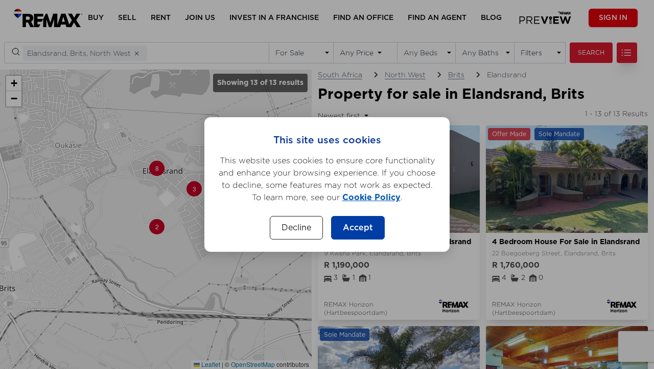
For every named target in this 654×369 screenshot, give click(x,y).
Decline (296, 228)
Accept (358, 228)
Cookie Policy (371, 197)
